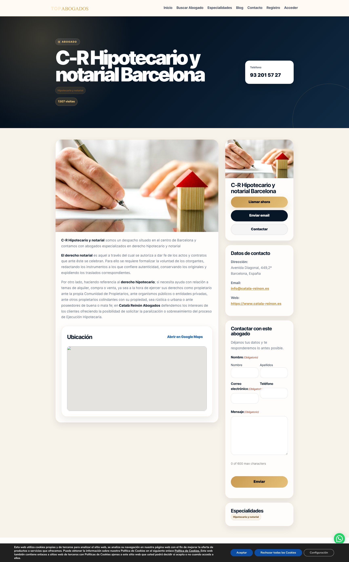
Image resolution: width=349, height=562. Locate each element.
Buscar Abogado (190, 8)
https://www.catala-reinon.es (256, 304)
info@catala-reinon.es (250, 289)
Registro (273, 8)
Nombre (236, 365)
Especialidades (219, 8)
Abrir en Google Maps (185, 337)
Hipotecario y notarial (70, 90)
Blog (239, 8)
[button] (339, 538)
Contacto (254, 8)
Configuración (319, 553)
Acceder (291, 8)
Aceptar (242, 553)
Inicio (168, 8)
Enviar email (259, 216)
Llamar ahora (259, 202)
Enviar (259, 482)
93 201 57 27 (265, 75)
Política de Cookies (187, 551)
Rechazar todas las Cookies (278, 553)
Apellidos (266, 365)
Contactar (259, 229)
